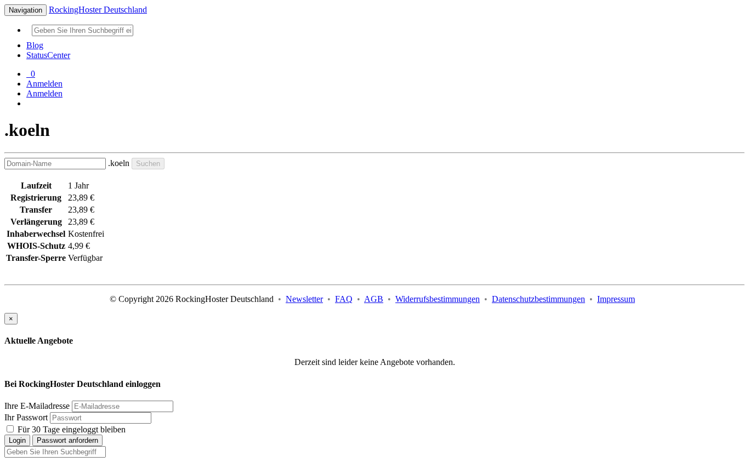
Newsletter (304, 299)
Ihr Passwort (26, 417)
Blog (34, 45)
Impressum (616, 299)
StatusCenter (48, 55)
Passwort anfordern (67, 440)
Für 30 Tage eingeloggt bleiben (70, 429)
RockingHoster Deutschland (98, 9)
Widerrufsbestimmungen (437, 299)
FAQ (344, 299)
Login (17, 440)
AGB (373, 299)
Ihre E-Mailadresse (37, 405)
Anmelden (44, 83)
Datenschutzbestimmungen (538, 299)
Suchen (148, 163)
